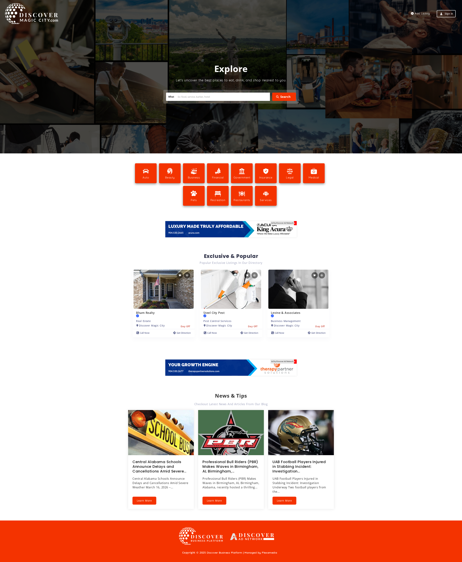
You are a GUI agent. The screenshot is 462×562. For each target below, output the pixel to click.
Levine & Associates (285, 313)
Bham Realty (145, 313)
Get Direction (184, 332)
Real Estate (143, 321)
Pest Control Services (217, 321)
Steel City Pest (214, 313)
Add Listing (422, 13)
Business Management (286, 321)
